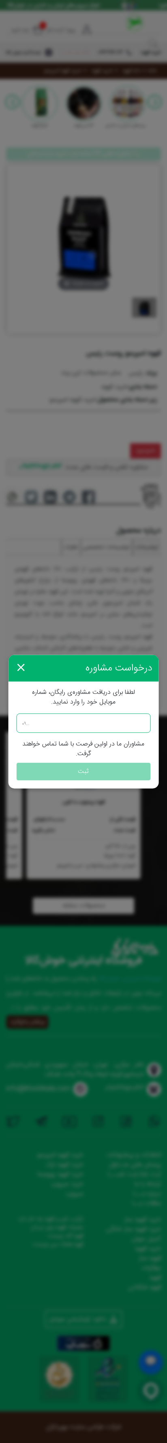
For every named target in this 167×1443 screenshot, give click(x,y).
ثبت (83, 771)
